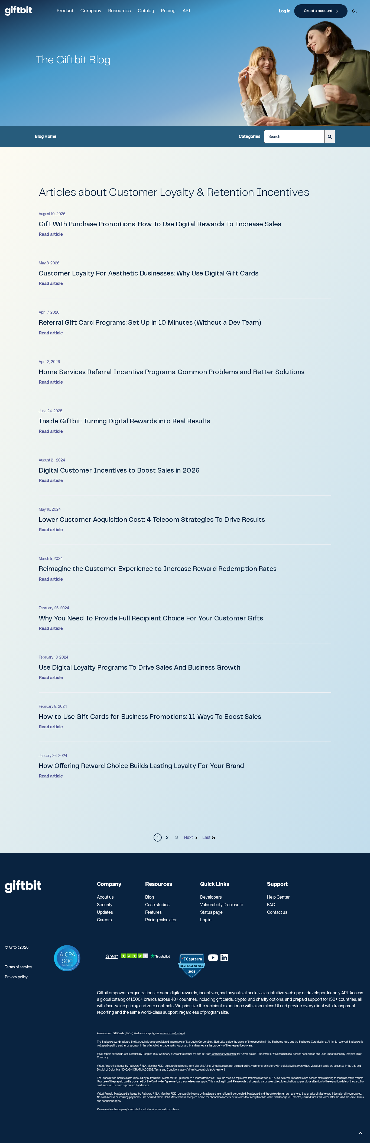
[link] (18, 10)
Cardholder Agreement (223, 1053)
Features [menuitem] (153, 912)
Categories (249, 136)
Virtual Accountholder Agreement (206, 1069)
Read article (51, 234)
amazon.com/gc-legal (172, 1033)
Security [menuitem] (104, 904)
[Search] (329, 136)
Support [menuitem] (277, 884)
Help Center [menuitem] (278, 897)
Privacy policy (16, 977)
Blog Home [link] (45, 136)
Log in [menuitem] (206, 919)
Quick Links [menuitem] (214, 884)
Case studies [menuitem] (157, 904)
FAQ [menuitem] (271, 904)
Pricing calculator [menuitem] (161, 919)
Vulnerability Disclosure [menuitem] (221, 904)
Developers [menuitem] (211, 897)
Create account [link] (318, 11)
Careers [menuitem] (104, 919)
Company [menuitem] (109, 884)
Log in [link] (284, 11)
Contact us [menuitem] (277, 912)
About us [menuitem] (105, 897)
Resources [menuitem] (158, 884)
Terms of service (18, 967)
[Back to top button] (360, 1133)
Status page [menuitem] (211, 912)
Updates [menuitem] (105, 912)
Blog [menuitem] (149, 897)
